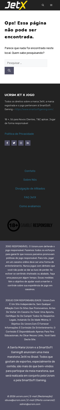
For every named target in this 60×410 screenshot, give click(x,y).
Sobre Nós (30, 179)
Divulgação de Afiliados (30, 188)
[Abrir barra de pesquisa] (43, 5)
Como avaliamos (30, 206)
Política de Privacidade (19, 134)
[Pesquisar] (9, 70)
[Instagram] (21, 143)
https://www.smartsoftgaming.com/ (34, 109)
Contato (30, 171)
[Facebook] (7, 143)
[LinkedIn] (27, 143)
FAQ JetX (30, 197)
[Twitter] (14, 143)
